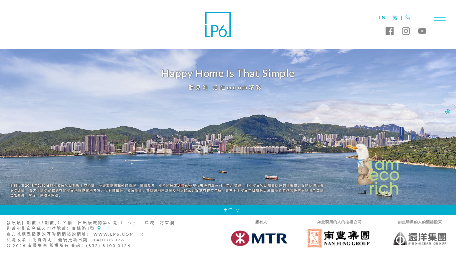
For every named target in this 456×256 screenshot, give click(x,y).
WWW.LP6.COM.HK (118, 234)
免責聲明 (42, 239)
